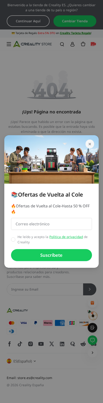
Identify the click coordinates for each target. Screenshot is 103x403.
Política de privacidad (66, 236)
